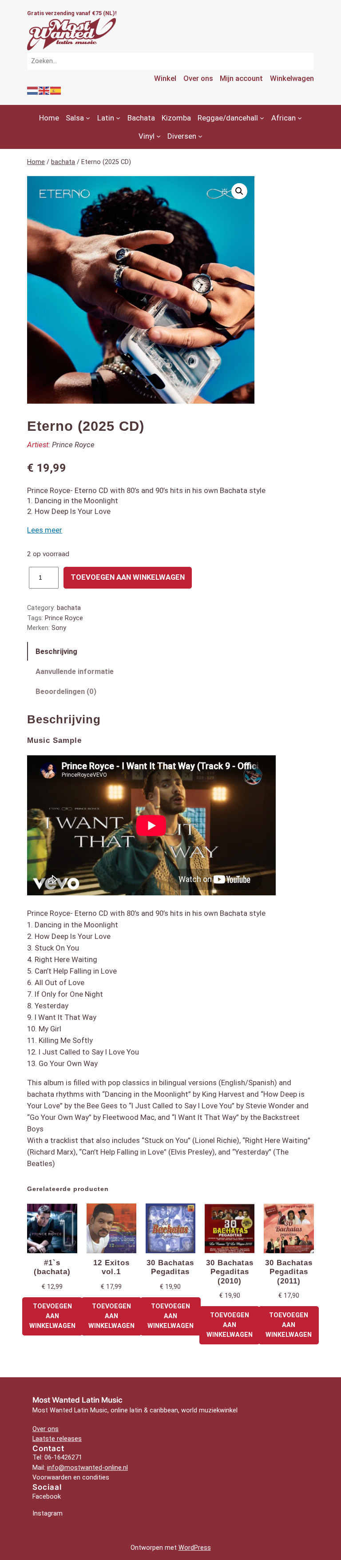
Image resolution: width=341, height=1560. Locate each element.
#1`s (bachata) (52, 1267)
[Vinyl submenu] (158, 136)
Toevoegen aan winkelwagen (128, 577)
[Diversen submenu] (200, 136)
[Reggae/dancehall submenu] (262, 118)
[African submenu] (299, 118)
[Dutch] (33, 90)
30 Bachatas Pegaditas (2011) (289, 1272)
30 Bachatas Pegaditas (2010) (230, 1272)
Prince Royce (73, 444)
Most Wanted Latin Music (77, 1400)
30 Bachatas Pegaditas (170, 1267)
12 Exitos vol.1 (111, 1267)
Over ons (45, 1429)
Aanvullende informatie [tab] (75, 671)
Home (36, 162)
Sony (59, 628)
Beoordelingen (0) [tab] (66, 691)
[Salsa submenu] (88, 118)
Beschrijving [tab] (56, 651)
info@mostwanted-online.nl (87, 1468)
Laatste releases (57, 1439)
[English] (44, 90)
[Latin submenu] (118, 118)
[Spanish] (56, 90)
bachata (63, 162)
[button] (239, 191)
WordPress (194, 1548)
